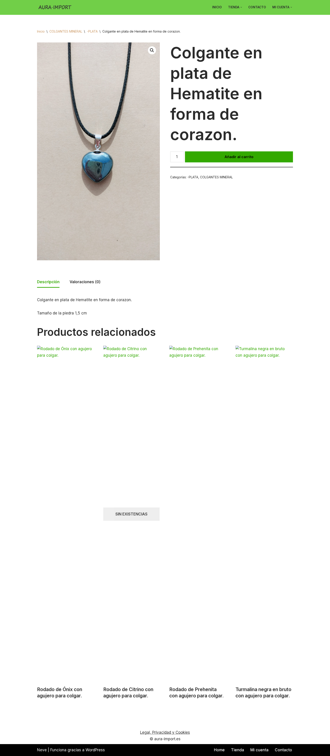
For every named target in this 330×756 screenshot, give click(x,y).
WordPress (95, 750)
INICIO (217, 7)
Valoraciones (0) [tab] (85, 282)
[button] (241, 7)
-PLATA (92, 31)
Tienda (237, 750)
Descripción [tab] (48, 282)
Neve (42, 750)
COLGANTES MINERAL (65, 31)
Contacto (257, 7)
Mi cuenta (259, 750)
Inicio (41, 31)
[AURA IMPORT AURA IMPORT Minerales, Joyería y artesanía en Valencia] (56, 7)
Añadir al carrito (238, 157)
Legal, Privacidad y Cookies (165, 732)
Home (219, 750)
